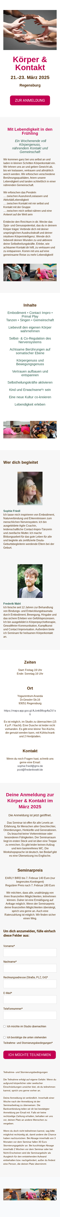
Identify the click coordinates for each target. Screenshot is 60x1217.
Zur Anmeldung (30, 100)
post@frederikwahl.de (30, 769)
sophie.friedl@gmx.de (30, 766)
